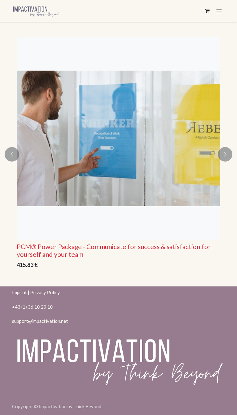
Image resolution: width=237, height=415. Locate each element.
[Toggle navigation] (219, 11)
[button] (15, 154)
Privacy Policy (45, 292)
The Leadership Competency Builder (70, 246)
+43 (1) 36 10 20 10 (32, 307)
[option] (118, 154)
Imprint (19, 292)
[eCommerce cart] (207, 11)
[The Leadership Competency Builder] (119, 138)
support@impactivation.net (40, 321)
